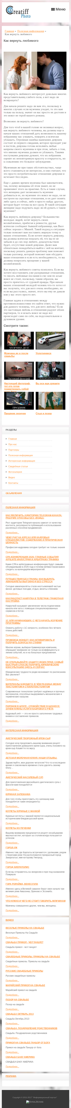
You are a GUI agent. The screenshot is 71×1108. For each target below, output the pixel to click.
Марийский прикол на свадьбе (25, 985)
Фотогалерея (15, 472)
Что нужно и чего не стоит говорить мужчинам (36, 901)
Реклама (11, 1076)
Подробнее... (12, 532)
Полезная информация (20, 455)
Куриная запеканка (18, 794)
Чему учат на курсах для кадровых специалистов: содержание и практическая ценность (34, 540)
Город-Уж (11, 847)
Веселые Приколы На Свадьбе (25, 928)
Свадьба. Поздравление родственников (31, 1028)
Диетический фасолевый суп (24, 777)
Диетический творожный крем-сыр (28, 738)
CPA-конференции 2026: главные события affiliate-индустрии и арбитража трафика (32, 558)
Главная (12, 439)
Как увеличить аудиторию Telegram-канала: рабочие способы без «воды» (34, 516)
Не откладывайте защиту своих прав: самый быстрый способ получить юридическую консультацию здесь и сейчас (34, 665)
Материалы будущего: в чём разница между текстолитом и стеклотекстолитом (33, 685)
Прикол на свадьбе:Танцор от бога (28, 1042)
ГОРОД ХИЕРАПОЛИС (17, 867)
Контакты (13, 483)
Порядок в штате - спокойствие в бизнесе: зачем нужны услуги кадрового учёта (33, 707)
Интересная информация (21, 461)
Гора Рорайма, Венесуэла (22, 884)
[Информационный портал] (20, 12)
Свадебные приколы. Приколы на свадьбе (33, 956)
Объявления (14, 493)
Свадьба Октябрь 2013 (20, 1014)
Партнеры (13, 450)
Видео (11, 477)
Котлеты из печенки (18, 828)
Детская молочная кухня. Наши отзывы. (31, 758)
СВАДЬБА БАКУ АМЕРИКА (20, 1057)
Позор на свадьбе (17, 999)
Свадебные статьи (18, 466)
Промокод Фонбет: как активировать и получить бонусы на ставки (30, 641)
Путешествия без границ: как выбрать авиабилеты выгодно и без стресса (30, 580)
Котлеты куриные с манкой (23, 811)
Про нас (12, 444)
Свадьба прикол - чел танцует (24, 942)
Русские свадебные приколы (24, 971)
